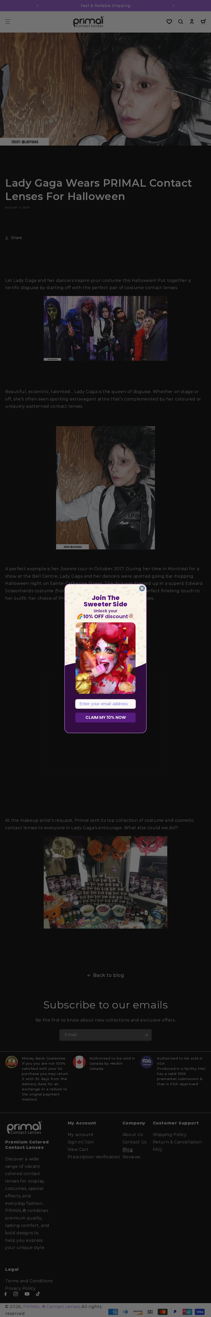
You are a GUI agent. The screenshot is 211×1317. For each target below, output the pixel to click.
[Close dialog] (142, 588)
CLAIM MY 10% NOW (105, 717)
